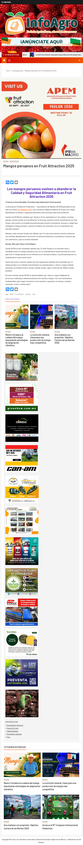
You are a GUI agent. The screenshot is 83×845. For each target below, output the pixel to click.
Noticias (6, 161)
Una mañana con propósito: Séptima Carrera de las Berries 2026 (65, 338)
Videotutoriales (12, 731)
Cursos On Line (12, 728)
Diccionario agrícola (14, 734)
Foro (8, 737)
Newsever (72, 839)
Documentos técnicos (15, 725)
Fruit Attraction (19, 294)
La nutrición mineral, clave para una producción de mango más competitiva (42, 55)
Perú (34, 294)
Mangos (28, 294)
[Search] (79, 60)
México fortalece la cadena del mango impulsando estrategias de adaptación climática (16, 340)
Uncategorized (14, 161)
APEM (11, 294)
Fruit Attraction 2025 (24, 210)
